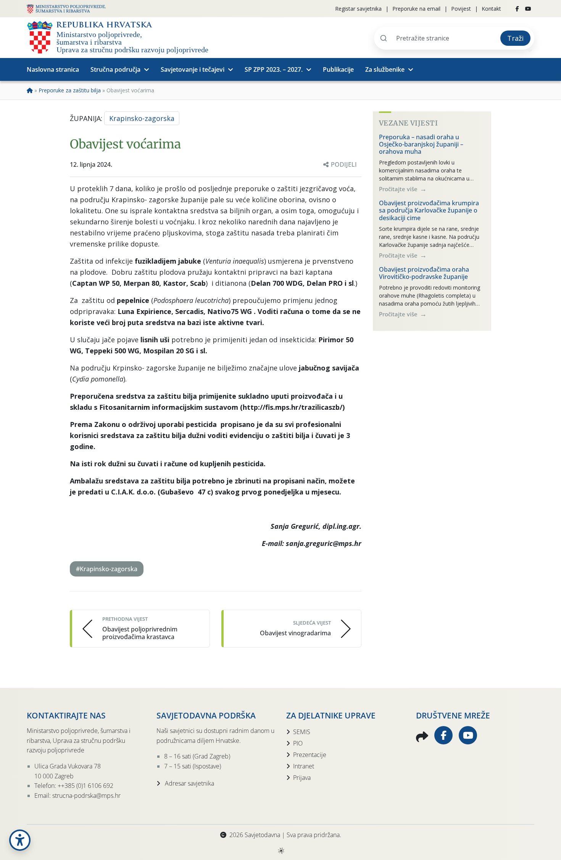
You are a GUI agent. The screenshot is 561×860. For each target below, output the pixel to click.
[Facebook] (517, 9)
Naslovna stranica (53, 69)
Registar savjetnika (358, 8)
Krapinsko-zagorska (141, 118)
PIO (298, 743)
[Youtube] (528, 9)
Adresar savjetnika (188, 783)
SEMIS (301, 732)
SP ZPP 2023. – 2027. (274, 69)
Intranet (303, 766)
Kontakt (491, 8)
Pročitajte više (399, 189)
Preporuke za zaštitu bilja (70, 90)
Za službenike (385, 69)
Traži (515, 38)
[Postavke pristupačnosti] (20, 840)
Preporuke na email (416, 8)
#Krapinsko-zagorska (106, 569)
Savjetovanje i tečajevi (192, 69)
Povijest (461, 8)
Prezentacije (309, 754)
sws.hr (281, 850)
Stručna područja (115, 69)
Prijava (302, 777)
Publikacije (338, 69)
